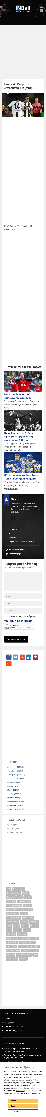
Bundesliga (10, 897)
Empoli (11, 542)
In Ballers (7, 1018)
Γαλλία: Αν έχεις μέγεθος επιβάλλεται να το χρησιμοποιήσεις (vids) (22, 1056)
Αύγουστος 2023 (14, 778)
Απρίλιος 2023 (13, 794)
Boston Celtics (27, 909)
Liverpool (23, 913)
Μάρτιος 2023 (13, 798)
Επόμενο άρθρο (15, 554)
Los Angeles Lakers (13, 918)
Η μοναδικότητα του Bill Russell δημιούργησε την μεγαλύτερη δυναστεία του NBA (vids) (19, 436)
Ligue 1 (16, 926)
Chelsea (25, 926)
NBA (8, 889)
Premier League (18, 889)
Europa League (11, 942)
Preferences (15, 1111)
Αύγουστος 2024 (14, 767)
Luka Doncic (22, 934)
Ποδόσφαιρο (12, 832)
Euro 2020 (22, 946)
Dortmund (17, 930)
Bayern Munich (28, 918)
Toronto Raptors (26, 938)
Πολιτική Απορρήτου (13, 1030)
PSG (36, 938)
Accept (13, 1101)
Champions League (13, 893)
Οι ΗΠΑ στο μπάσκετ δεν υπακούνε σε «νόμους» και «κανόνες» (20, 1049)
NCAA (9, 926)
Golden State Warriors (14, 905)
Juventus (23, 542)
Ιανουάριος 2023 (14, 805)
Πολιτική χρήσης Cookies (15, 1026)
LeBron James (33, 946)
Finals (9, 930)
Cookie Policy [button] (20, 1091)
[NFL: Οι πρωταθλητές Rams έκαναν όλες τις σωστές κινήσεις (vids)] (23, 462)
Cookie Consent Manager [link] (13, 1067)
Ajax (35, 955)
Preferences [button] (36, 1093)
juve (17, 542)
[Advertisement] (23, 52)
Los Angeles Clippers (23, 955)
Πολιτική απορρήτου (21, 620)
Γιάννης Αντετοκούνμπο (27, 942)
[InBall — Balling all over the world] (23, 9)
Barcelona (27, 905)
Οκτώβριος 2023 (14, 771)
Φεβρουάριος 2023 (15, 802)
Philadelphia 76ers (13, 950)
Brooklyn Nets (11, 946)
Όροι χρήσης (9, 1022)
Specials (12, 537)
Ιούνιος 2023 (12, 786)
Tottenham (34, 926)
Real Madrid (11, 901)
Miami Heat (11, 934)
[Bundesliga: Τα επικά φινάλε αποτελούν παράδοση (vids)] (23, 381)
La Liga (28, 897)
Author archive (13, 518)
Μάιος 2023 (12, 790)
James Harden (12, 959)
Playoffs (25, 893)
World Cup (10, 955)
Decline (13, 1106)
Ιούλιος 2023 (12, 782)
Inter (36, 950)
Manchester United (13, 909)
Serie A (31, 542)
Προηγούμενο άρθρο (17, 549)
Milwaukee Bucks (24, 901)
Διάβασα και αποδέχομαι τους (20, 618)
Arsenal (26, 930)
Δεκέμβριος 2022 (14, 809)
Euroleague (34, 922)
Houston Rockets (12, 922)
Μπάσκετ (11, 828)
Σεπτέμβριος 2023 (14, 775)
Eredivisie (23, 959)
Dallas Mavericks (12, 938)
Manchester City (12, 913)
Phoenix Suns (26, 950)
